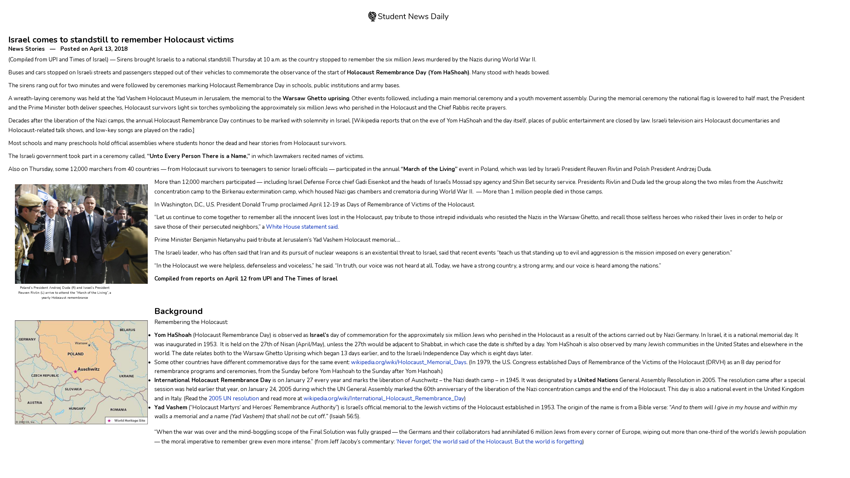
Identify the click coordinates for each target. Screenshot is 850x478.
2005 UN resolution (234, 398)
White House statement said (302, 227)
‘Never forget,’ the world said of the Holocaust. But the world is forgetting (489, 441)
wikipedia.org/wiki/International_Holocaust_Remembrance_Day (383, 398)
